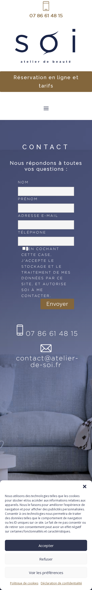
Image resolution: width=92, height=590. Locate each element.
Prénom (28, 199)
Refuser (46, 559)
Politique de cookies (24, 583)
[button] (84, 486)
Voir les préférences (46, 572)
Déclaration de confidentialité (61, 583)
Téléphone (32, 232)
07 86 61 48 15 (46, 15)
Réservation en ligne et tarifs (46, 81)
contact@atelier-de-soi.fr (47, 361)
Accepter (46, 545)
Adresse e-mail (38, 215)
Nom (23, 182)
